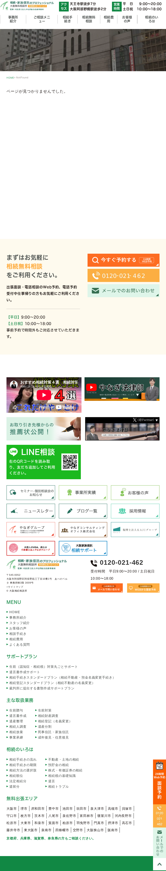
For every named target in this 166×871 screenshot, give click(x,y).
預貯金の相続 (58, 765)
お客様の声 (18, 628)
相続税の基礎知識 (62, 775)
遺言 (51, 781)
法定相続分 (18, 781)
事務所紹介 (18, 617)
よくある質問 (19, 644)
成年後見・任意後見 (53, 737)
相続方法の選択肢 (23, 770)
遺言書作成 (18, 716)
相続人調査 (18, 726)
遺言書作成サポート (24, 672)
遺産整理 (16, 721)
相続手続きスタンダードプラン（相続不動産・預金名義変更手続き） (62, 677)
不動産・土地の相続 (63, 759)
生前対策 (45, 710)
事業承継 (16, 737)
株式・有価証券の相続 (65, 770)
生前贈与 (16, 710)
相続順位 (16, 775)
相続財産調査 (48, 716)
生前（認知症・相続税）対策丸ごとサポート (43, 666)
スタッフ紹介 (19, 623)
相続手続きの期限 (23, 765)
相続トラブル (58, 786)
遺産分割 (45, 726)
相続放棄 (16, 732)
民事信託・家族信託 (53, 732)
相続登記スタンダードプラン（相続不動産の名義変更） (52, 683)
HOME (10, 78)
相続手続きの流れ (23, 759)
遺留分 (14, 786)
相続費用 (16, 639)
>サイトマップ (14, 587)
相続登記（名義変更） (55, 721)
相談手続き (18, 634)
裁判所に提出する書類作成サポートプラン (42, 688)
